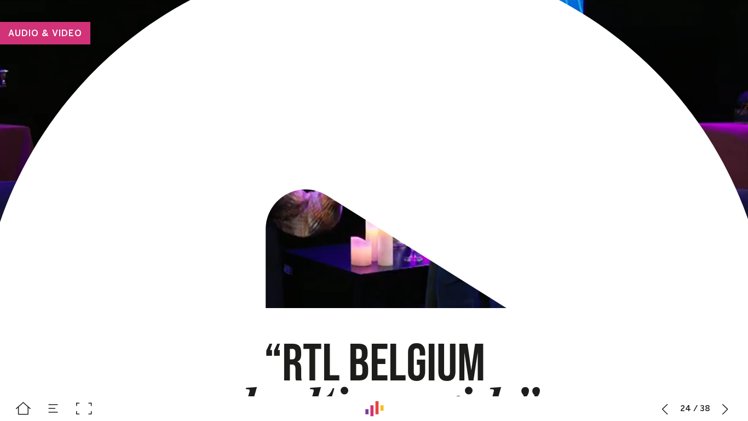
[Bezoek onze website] (374, 408)
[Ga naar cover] (23, 408)
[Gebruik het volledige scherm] (83, 408)
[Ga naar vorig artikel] (665, 408)
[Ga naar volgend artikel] (725, 408)
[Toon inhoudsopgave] (53, 408)
